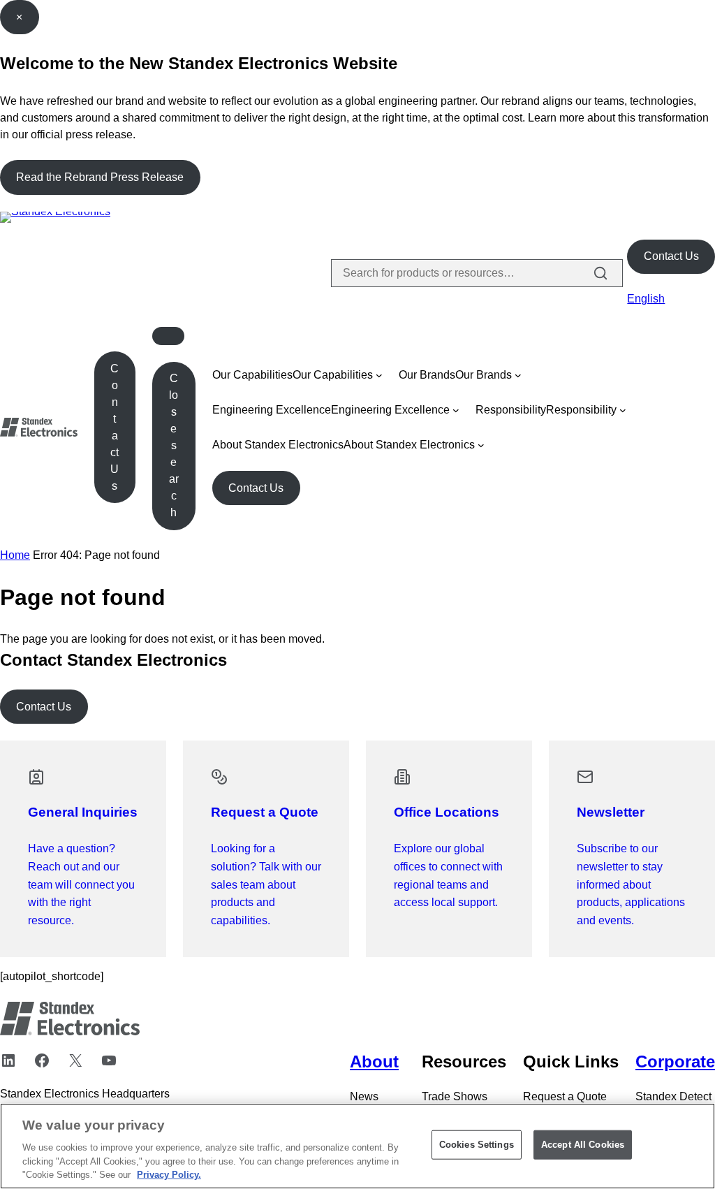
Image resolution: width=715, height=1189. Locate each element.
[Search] (600, 273)
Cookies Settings (476, 1144)
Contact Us (671, 256)
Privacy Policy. (169, 1174)
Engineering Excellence (271, 410)
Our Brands (427, 375)
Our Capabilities (252, 375)
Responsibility (511, 410)
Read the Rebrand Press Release (100, 177)
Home (15, 555)
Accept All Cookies (582, 1144)
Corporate (675, 1061)
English (646, 299)
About (374, 1061)
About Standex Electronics (278, 445)
